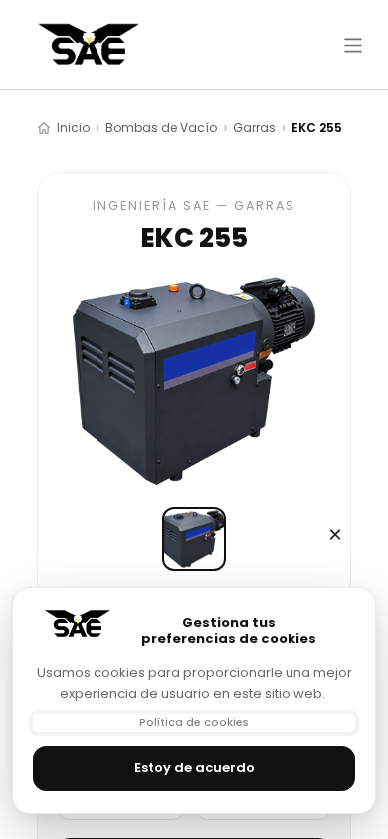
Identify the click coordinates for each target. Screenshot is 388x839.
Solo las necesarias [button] (335, 535)
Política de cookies (194, 722)
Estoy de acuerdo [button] (194, 767)
